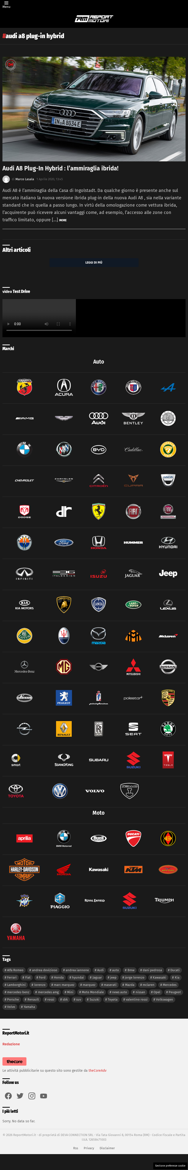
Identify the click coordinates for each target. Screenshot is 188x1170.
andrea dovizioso (44, 970)
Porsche (13, 999)
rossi (50, 999)
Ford (42, 977)
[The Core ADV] (14, 1066)
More (63, 220)
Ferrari (12, 977)
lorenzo (40, 985)
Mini (70, 992)
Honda (59, 977)
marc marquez (64, 985)
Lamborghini (16, 985)
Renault (33, 999)
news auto (119, 992)
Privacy (89, 1148)
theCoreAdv (97, 1071)
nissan (140, 992)
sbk (65, 999)
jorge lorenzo (134, 977)
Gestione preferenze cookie (170, 1165)
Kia (177, 977)
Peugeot (175, 992)
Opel (156, 992)
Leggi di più (93, 262)
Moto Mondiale (93, 992)
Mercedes (169, 985)
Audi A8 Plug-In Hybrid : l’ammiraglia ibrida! (60, 168)
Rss (75, 1148)
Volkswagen (164, 999)
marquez (89, 985)
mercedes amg (48, 992)
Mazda (129, 985)
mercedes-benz (18, 992)
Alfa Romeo (15, 970)
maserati (110, 985)
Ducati (175, 970)
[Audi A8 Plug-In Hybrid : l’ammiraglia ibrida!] (94, 109)
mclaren (148, 985)
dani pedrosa (152, 970)
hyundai (78, 977)
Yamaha (29, 1007)
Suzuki (94, 999)
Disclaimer (107, 1148)
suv (78, 999)
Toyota (113, 999)
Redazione (11, 1044)
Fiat (28, 977)
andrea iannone (77, 970)
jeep (113, 977)
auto (115, 970)
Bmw (131, 970)
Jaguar (97, 977)
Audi (100, 970)
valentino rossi (137, 999)
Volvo (11, 1007)
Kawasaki (159, 977)
